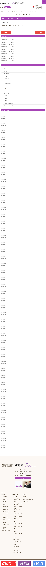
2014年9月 (3, 393)
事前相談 (24, 498)
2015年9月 (3, 368)
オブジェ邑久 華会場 (5, 505)
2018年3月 (3, 302)
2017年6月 (3, 321)
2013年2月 (3, 431)
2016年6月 (3, 347)
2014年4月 (3, 405)
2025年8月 (3, 130)
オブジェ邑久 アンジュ (6, 502)
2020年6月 (3, 246)
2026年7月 (3, 116)
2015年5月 (3, 375)
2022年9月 (3, 183)
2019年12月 (3, 258)
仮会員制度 (25, 494)
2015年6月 (3, 372)
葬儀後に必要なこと (9, 83)
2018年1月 (3, 307)
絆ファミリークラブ (7, 530)
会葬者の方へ (25, 501)
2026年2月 (3, 123)
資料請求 (24, 496)
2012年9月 (3, 442)
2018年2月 (3, 305)
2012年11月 (3, 438)
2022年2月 (3, 200)
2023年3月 (3, 169)
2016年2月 (3, 356)
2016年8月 (3, 344)
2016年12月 (3, 335)
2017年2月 (3, 330)
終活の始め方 (7, 76)
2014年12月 (3, 386)
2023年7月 (3, 160)
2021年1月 (3, 230)
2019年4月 (3, 277)
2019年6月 (3, 272)
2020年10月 (3, 237)
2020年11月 (3, 235)
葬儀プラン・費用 (6, 519)
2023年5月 (3, 165)
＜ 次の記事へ (6, 32)
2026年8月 (3, 113)
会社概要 (24, 503)
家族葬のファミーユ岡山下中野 (18, 503)
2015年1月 (3, 384)
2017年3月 (3, 328)
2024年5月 (3, 146)
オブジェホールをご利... (7, 39)
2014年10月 (3, 391)
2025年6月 (3, 134)
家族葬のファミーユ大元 (18, 530)
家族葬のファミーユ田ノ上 (18, 534)
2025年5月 (3, 137)
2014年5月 (3, 403)
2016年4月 (3, 351)
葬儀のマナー (7, 78)
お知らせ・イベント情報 (8, 86)
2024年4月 (3, 148)
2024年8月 (3, 144)
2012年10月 (3, 440)
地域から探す (3, 493)
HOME (23, 478)
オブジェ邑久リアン (5, 498)
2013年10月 (3, 414)
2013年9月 (3, 417)
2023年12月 (3, 155)
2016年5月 (3, 349)
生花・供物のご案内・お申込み (29, 499)
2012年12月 (3, 435)
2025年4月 (3, 139)
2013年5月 (3, 424)
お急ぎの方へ (5, 528)
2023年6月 (3, 162)
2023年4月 (3, 167)
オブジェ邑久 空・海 (5, 508)
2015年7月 (3, 370)
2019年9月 (3, 265)
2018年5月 (3, 300)
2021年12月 (3, 204)
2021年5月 (3, 221)
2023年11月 (3, 158)
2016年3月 (3, 354)
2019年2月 (3, 281)
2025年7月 (3, 132)
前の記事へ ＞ (40, 32)
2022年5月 (3, 193)
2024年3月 (3, 151)
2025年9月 (3, 127)
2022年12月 (3, 176)
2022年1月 (3, 202)
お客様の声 (6, 71)
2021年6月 (3, 218)
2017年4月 (3, 326)
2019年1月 (3, 284)
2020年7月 (3, 244)
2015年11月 (3, 363)
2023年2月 (3, 172)
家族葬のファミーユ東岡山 (18, 510)
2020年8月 (3, 242)
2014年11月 (3, 389)
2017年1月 (3, 333)
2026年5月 (3, 118)
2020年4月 (3, 249)
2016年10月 (3, 340)
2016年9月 (3, 342)
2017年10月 (3, 314)
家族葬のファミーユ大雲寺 (18, 524)
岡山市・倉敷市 (15, 494)
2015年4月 (3, 377)
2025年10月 (3, 125)
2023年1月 (3, 174)
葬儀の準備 (7, 81)
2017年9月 (3, 316)
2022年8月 (3, 186)
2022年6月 (3, 190)
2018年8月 (3, 295)
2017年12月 (3, 309)
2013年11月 (3, 412)
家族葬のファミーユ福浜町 (18, 517)
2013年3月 (3, 428)
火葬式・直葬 (6, 524)
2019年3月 (3, 279)
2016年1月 (3, 358)
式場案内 (5, 496)
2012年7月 (3, 447)
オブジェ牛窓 (6, 511)
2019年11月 (3, 260)
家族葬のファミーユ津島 (18, 527)
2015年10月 (3, 365)
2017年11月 (3, 312)
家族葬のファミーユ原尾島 (18, 507)
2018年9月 (3, 293)
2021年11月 (3, 207)
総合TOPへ (7, 7)
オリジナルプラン (6, 521)
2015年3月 (3, 379)
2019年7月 (3, 270)
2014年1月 (3, 407)
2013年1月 (3, 433)
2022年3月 (3, 197)
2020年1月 (3, 256)
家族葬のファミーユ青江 (18, 520)
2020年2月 (3, 253)
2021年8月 (3, 214)
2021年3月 (3, 225)
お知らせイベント (6, 515)
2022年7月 (3, 188)
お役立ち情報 (6, 73)
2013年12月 (3, 410)
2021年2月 (3, 228)
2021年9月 (3, 211)
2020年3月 (3, 251)
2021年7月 (3, 216)
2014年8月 (3, 396)
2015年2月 (3, 382)
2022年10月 (3, 181)
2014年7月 (3, 398)
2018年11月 (3, 288)
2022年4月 (3, 195)
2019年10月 (3, 263)
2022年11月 (3, 179)
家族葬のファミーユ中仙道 (18, 514)
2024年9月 (3, 141)
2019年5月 (3, 274)
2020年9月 (3, 239)
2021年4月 (3, 223)
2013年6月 (3, 421)
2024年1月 (3, 153)
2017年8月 (3, 319)
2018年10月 (3, 291)
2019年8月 (3, 267)
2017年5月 (3, 323)
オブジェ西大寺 (6, 513)
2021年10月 (3, 209)
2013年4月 (3, 426)
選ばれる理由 (5, 517)
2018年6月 (3, 298)
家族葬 (4, 522)
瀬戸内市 (3, 494)
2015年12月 (3, 361)
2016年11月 (3, 337)
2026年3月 (3, 120)
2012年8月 (3, 445)
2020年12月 (3, 232)
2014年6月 (3, 400)
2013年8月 (3, 419)
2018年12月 (3, 286)
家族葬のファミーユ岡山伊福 (18, 500)
